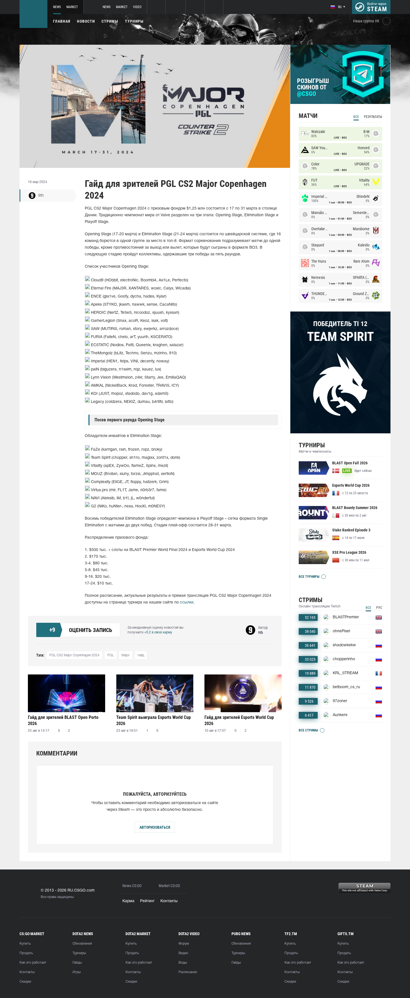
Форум (184, 943)
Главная (61, 21)
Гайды (77, 962)
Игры (77, 972)
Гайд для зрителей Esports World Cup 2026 (239, 720)
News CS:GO (131, 886)
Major (126, 655)
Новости (86, 21)
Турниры (134, 21)
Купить (25, 943)
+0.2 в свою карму (158, 632)
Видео (183, 953)
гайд (141, 655)
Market (72, 7)
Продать (26, 953)
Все (356, 117)
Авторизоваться (154, 827)
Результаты (373, 117)
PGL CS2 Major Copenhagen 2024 (74, 655)
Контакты (169, 901)
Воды (183, 962)
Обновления (82, 943)
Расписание (188, 972)
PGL (110, 655)
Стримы (110, 21)
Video (137, 7)
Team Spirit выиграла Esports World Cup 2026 (153, 720)
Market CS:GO (169, 886)
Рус (379, 608)
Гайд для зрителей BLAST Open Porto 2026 (63, 720)
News (57, 7)
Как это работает (33, 962)
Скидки (25, 981)
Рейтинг (147, 901)
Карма (128, 901)
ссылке (187, 602)
